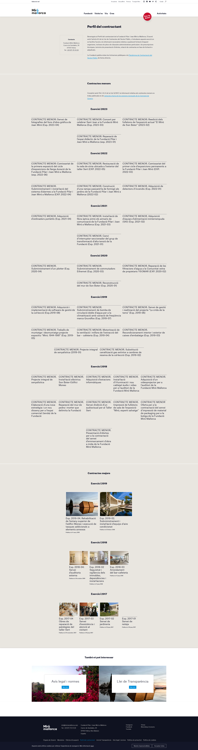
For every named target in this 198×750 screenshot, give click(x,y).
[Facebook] (147, 1)
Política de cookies (149, 740)
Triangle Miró (136, 1)
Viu (106, 13)
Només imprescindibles (142, 746)
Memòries (60, 740)
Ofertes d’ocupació (72, 740)
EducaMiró (121, 1)
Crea (112, 13)
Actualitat (114, 1)
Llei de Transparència (103, 740)
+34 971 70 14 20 (73, 50)
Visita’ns (99, 13)
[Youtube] (150, 1)
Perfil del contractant (87, 740)
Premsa (128, 1)
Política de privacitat (134, 740)
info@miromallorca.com (69, 725)
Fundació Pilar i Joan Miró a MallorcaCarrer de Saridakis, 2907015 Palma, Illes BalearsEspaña (93, 729)
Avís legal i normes (119, 740)
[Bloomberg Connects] (156, 1)
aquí (92, 746)
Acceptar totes (159, 746)
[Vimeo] (153, 1)
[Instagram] (144, 1)
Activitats (161, 13)
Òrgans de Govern (49, 740)
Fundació (88, 13)
